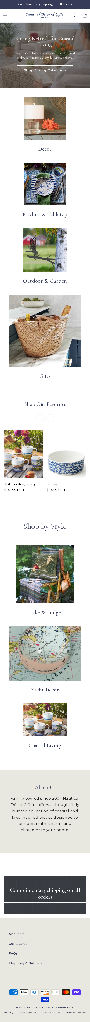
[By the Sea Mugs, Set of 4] (23, 455)
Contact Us (18, 944)
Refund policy (27, 1012)
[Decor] (45, 118)
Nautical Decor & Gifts (42, 1007)
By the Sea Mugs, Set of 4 (19, 484)
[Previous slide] (40, 418)
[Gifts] (45, 331)
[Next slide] (50, 418)
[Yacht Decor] (45, 653)
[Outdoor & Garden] (45, 250)
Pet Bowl (52, 484)
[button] (5, 15)
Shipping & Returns (25, 963)
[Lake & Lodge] (45, 574)
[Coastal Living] (45, 719)
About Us (16, 934)
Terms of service (75, 1012)
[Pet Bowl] (66, 455)
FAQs (13, 953)
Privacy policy (50, 1012)
